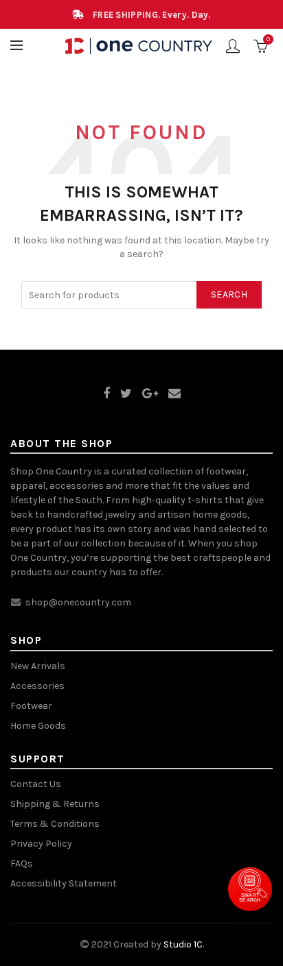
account (233, 46)
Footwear (31, 706)
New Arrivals (37, 666)
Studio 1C (183, 944)
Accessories (37, 686)
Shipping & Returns (55, 804)
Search (229, 294)
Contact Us (35, 784)
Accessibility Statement (63, 883)
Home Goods (38, 726)
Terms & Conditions (55, 824)
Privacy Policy (41, 843)
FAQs (21, 863)
